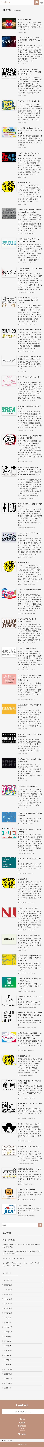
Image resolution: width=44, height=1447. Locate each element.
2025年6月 (8, 1308)
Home (22, 1419)
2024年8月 (8, 1336)
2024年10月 (8, 1332)
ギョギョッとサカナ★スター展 (13, 1258)
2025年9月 (8, 1294)
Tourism (22, 1431)
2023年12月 (8, 1350)
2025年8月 (8, 1299)
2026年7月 (8, 1280)
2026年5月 (8, 1285)
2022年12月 (8, 1369)
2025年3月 (8, 1322)
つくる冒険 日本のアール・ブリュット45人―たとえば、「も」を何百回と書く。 (21, 1264)
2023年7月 (8, 1360)
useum (22, 1428)
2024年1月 (8, 1346)
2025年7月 (8, 1303)
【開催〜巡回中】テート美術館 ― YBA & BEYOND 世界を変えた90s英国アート (22, 1252)
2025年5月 (8, 1313)
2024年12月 (8, 1327)
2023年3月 (8, 1364)
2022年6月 (8, 1383)
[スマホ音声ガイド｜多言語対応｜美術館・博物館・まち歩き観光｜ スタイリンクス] (5, 2)
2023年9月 (8, 1355)
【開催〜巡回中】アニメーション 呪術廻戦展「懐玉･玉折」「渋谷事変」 (22, 1245)
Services (22, 1425)
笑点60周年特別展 (9, 1240)
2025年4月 (8, 1318)
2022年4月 (8, 1388)
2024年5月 (8, 1341)
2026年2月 (8, 1289)
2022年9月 (8, 1374)
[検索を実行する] (40, 1225)
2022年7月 (8, 1378)
